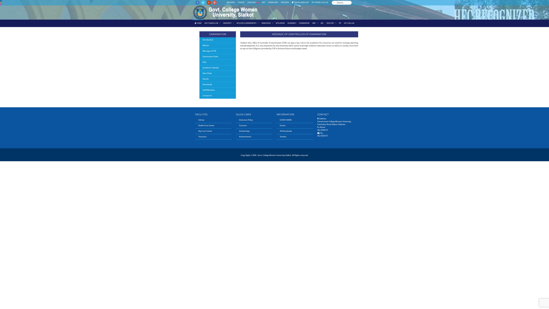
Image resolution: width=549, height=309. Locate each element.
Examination (304, 23)
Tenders (241, 2)
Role (204, 62)
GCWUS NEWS (286, 120)
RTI (340, 23)
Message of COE (209, 51)
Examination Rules (210, 57)
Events (283, 126)
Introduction (208, 40)
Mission (206, 45)
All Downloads (286, 131)
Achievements (245, 137)
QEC (322, 23)
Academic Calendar (211, 68)
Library (201, 120)
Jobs (263, 2)
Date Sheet (207, 73)
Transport (202, 137)
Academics (292, 23)
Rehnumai (285, 2)
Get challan (349, 23)
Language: (251, 2)
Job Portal (230, 2)
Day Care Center (205, 131)
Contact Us (207, 96)
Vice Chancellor (211, 23)
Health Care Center (206, 126)
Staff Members (209, 90)
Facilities (330, 23)
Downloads (273, 2)
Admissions (266, 23)
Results (206, 79)
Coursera (243, 126)
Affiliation (280, 23)
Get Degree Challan (320, 2)
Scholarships (244, 131)
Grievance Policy (246, 120)
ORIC (314, 23)
